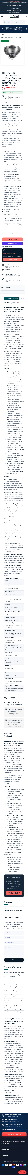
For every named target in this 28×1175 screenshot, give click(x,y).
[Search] (5, 22)
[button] (26, 16)
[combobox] (14, 22)
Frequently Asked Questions (14, 10)
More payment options (7, 246)
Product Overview (13, 298)
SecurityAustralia (11, 1161)
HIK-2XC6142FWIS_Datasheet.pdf (13, 909)
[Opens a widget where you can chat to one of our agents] (22, 1172)
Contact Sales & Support (14, 12)
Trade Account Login (14, 8)
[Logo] (14, 16)
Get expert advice (12, 259)
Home (2, 34)
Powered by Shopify (19, 1161)
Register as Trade (16, 5)
